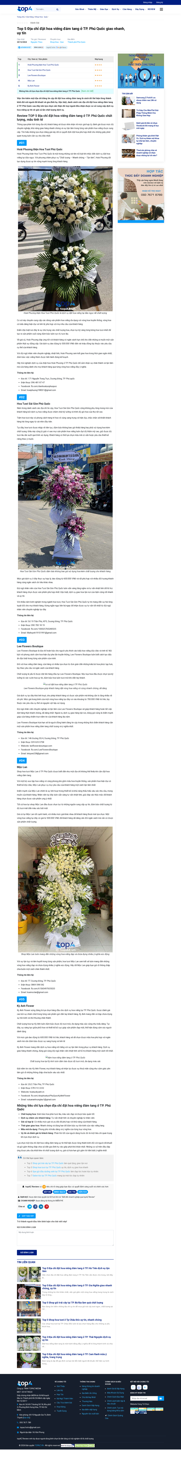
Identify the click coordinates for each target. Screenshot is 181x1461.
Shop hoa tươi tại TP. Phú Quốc (47, 1167)
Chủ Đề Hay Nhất (89, 1397)
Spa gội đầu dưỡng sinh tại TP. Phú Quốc (51, 1171)
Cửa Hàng (127, 9)
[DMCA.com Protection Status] (85, 1445)
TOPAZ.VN (39, 1445)
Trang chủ (21, 17)
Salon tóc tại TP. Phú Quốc (45, 1175)
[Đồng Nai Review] (159, 1409)
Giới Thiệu (61, 1386)
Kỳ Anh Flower (33, 86)
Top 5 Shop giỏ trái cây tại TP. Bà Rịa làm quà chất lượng (72, 1302)
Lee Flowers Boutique (37, 75)
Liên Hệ (60, 1390)
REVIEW (151, 9)
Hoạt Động (61, 1407)
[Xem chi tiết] (87, 91)
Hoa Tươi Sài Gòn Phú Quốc (39, 70)
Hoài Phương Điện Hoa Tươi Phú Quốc (43, 65)
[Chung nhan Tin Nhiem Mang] (67, 1445)
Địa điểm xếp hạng (89, 1409)
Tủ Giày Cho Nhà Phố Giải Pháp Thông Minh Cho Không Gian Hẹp (147, 113)
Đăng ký (159, 2)
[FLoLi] (132, 1412)
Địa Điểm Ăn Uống (89, 1393)
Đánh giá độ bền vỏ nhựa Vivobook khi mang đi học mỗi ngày (147, 125)
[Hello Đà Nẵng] (143, 1409)
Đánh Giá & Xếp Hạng (115, 1389)
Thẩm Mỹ (92, 9)
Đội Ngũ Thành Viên (65, 1399)
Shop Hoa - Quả (41, 17)
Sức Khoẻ (79, 9)
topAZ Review (24, 9)
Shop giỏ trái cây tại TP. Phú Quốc (48, 1163)
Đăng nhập (147, 2)
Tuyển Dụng (62, 1411)
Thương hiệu (87, 1401)
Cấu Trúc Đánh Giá (64, 1403)
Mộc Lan (31, 81)
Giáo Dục (104, 9)
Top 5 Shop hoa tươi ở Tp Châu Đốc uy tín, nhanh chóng (72, 1319)
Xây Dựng (139, 9)
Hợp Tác (60, 1394)
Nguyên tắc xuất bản (90, 1414)
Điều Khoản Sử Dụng (115, 1393)
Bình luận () (38, 47)
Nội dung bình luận (26, 1227)
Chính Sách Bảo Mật (115, 1397)
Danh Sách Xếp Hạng (90, 1405)
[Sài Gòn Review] (151, 1409)
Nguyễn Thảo (36, 42)
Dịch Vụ (115, 9)
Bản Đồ (26, 1418)
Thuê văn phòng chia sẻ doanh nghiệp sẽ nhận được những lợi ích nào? (146, 152)
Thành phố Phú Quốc (76, 42)
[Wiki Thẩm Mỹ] (141, 1412)
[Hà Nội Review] (134, 1409)
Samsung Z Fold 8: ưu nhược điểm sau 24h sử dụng (146, 100)
